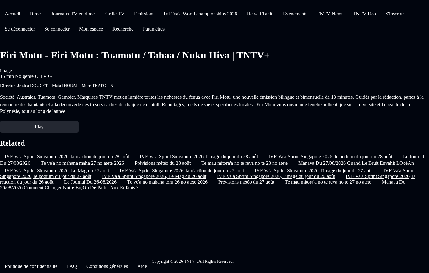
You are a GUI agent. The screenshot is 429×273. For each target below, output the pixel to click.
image (6, 70)
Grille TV (115, 13)
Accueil (12, 13)
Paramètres (154, 28)
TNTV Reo (364, 13)
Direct (36, 13)
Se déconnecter (20, 28)
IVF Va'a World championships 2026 (200, 13)
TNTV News (330, 13)
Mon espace (91, 28)
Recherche (122, 28)
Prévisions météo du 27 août (246, 182)
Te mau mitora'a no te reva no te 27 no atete (328, 182)
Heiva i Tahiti (260, 13)
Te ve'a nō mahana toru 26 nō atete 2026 (167, 182)
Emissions (144, 13)
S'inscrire (394, 13)
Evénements (295, 13)
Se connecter (57, 28)
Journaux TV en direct (73, 13)
